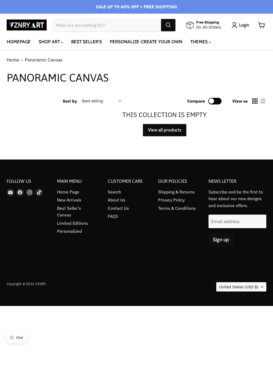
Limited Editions (72, 223)
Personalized (69, 231)
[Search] (168, 25)
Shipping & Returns (176, 192)
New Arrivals (69, 200)
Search (114, 192)
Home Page (68, 192)
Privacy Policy (171, 200)
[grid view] (255, 101)
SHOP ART (50, 41)
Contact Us (118, 208)
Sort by (70, 101)
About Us (116, 200)
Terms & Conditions (177, 208)
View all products (164, 130)
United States (238, 286)
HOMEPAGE (19, 41)
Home (13, 60)
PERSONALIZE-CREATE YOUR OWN (146, 41)
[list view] (263, 101)
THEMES (199, 41)
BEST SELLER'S (86, 41)
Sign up (221, 239)
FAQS (113, 216)
